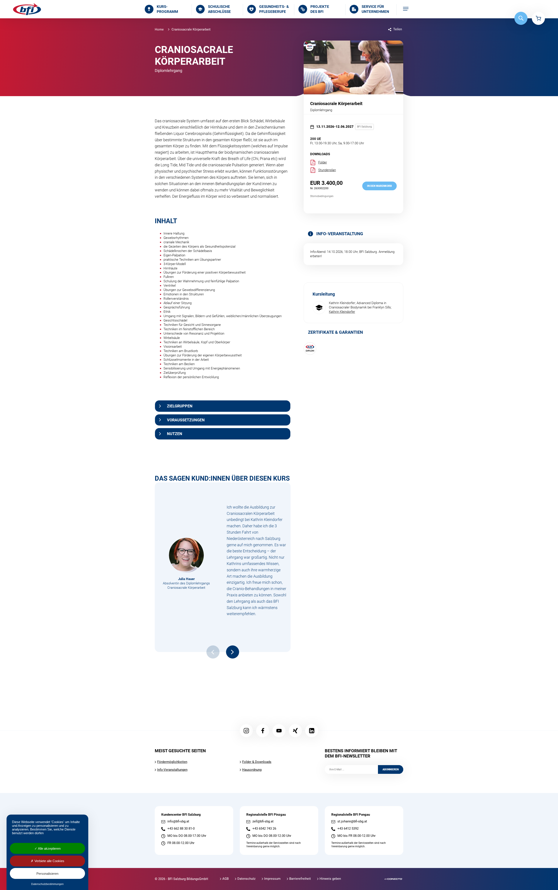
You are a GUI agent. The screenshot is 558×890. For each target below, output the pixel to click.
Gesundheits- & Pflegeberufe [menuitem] (274, 9)
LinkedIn (311, 730)
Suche (520, 18)
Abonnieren (391, 769)
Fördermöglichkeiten (172, 762)
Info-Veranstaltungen (172, 770)
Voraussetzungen (186, 420)
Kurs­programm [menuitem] (167, 9)
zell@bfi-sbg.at (263, 821)
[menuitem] (406, 9)
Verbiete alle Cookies (49, 861)
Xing (295, 730)
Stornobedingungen (321, 196)
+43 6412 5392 (348, 828)
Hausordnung (252, 770)
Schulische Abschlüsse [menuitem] (219, 9)
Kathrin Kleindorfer (342, 312)
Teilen (397, 29)
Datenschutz (246, 879)
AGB (225, 879)
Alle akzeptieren (49, 848)
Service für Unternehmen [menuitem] (375, 9)
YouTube (279, 730)
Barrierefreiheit (300, 879)
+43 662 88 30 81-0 (181, 828)
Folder (322, 162)
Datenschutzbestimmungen (47, 884)
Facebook (262, 730)
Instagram (246, 730)
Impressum (272, 879)
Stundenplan (327, 170)
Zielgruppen (179, 406)
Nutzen (174, 433)
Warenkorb (538, 18)
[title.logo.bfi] (27, 9)
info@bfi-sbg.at (178, 821)
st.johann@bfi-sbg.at (352, 821)
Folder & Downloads (256, 762)
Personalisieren (47, 873)
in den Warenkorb (379, 185)
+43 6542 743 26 (264, 828)
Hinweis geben (330, 879)
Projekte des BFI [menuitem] (319, 9)
